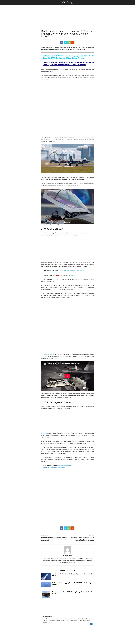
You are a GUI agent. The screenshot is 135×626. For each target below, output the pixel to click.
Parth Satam (46, 39)
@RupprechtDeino (70, 270)
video (45, 233)
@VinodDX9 (62, 270)
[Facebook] (61, 42)
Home (42, 28)
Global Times (45, 433)
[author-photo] (67, 553)
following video (48, 354)
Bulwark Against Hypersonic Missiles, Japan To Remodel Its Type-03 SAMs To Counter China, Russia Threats (54, 539)
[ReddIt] (72, 42)
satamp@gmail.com (65, 465)
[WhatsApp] (69, 42)
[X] (65, 42)
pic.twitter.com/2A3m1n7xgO (50, 272)
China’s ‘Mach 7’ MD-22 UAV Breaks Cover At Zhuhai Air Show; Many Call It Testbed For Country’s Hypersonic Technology (82, 539)
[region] (67, 16)
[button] (43, 2)
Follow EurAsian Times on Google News (54, 467)
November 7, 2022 (74, 275)
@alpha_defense (80, 270)
